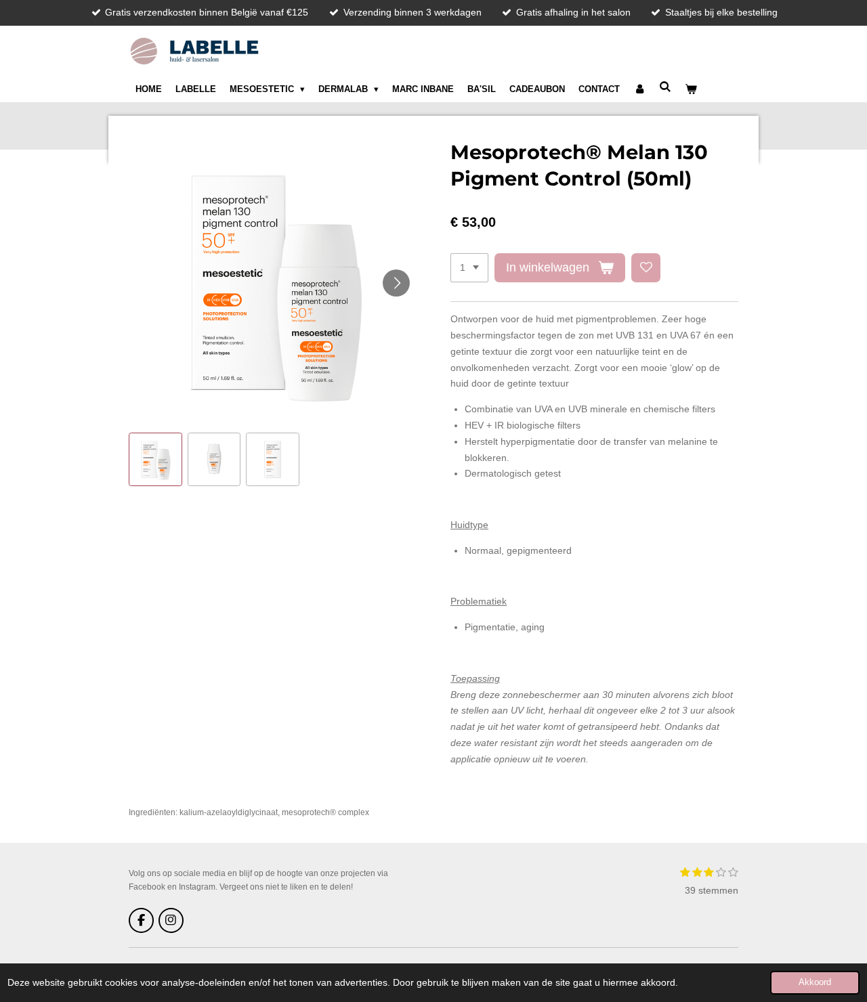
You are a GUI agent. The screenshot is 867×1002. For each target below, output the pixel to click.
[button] (155, 459)
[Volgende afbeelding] (396, 283)
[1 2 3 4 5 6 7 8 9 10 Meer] (469, 268)
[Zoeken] (666, 87)
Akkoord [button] (815, 982)
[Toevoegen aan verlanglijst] (646, 268)
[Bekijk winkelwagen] (691, 89)
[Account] (639, 89)
